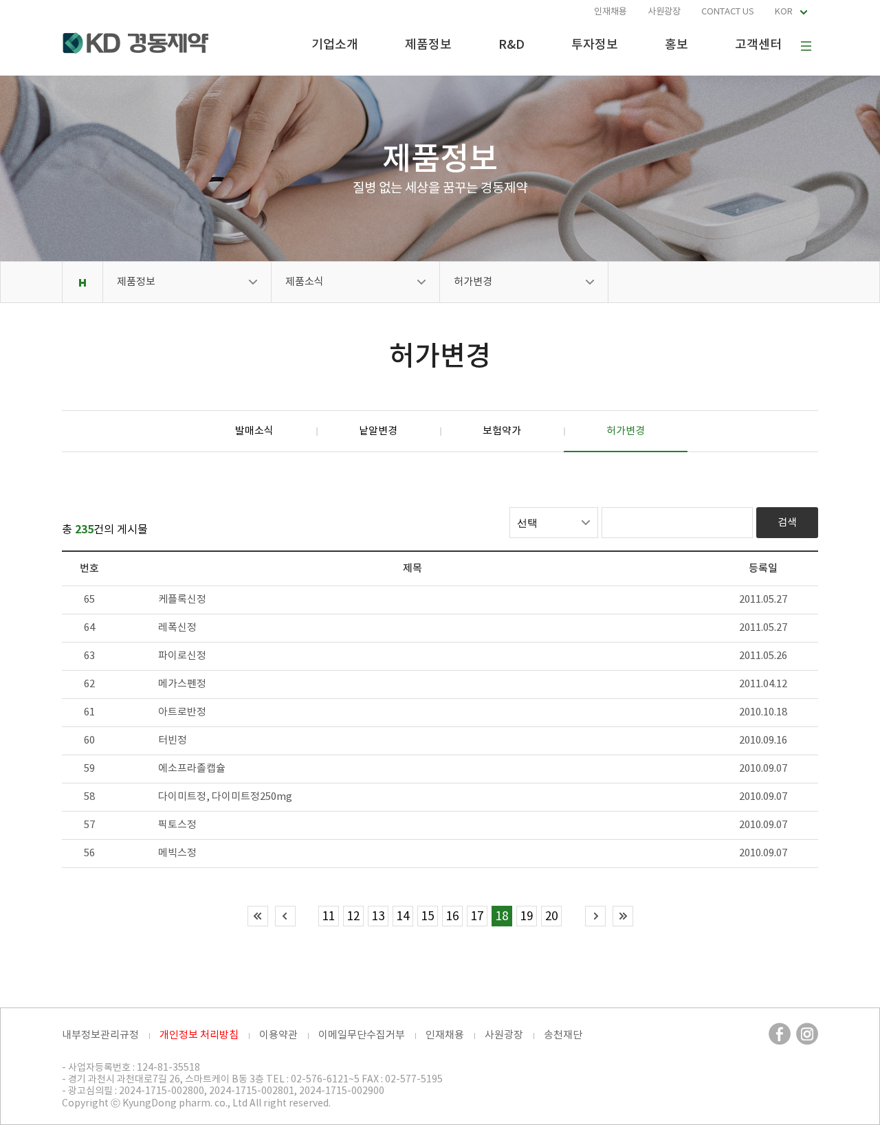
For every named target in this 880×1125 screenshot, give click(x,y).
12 (353, 917)
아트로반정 (182, 712)
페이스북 (780, 1034)
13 (378, 917)
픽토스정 (177, 825)
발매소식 (254, 431)
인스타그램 (807, 1034)
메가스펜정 (182, 684)
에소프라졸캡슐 (192, 769)
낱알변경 (378, 431)
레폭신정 (177, 628)
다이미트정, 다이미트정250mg (225, 797)
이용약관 (278, 1035)
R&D (511, 45)
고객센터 (758, 45)
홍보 (676, 45)
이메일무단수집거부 (361, 1035)
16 (452, 917)
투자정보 (594, 45)
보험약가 (502, 431)
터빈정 (172, 740)
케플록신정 (182, 599)
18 (502, 917)
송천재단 (563, 1035)
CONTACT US (727, 12)
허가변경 (473, 282)
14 (403, 917)
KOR (784, 12)
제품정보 (428, 45)
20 (551, 917)
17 (477, 917)
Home (82, 282)
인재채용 (610, 12)
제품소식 (304, 282)
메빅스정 (177, 853)
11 (328, 917)
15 (427, 917)
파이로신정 (182, 656)
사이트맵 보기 (805, 46)
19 (526, 917)
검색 (787, 522)
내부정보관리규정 (100, 1035)
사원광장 (664, 12)
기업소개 (334, 45)
